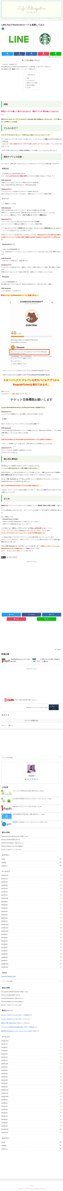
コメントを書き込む (32, 720)
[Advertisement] (31, 95)
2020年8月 (31, 905)
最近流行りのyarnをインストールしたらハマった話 (16, 1031)
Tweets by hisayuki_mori (8, 976)
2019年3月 (31, 954)
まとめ (28, 87)
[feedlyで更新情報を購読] (35, 779)
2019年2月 (31, 957)
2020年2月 (31, 918)
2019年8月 (31, 937)
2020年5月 (31, 908)
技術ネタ (31, 866)
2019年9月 (31, 934)
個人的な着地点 (31, 85)
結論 (28, 78)
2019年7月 (31, 941)
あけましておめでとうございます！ (11, 849)
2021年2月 (31, 892)
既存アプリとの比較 (32, 82)
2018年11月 (31, 967)
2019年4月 (31, 950)
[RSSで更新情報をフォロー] (37, 779)
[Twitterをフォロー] (28, 779)
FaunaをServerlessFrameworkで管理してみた (14, 836)
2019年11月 (31, 928)
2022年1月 (31, 882)
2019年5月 (31, 947)
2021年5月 (31, 885)
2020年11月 (31, 898)
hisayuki (31, 776)
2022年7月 (31, 878)
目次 (29, 74)
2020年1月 (31, 921)
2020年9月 (31, 901)
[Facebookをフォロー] (30, 779)
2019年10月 (31, 931)
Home (31, 1185)
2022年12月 (31, 875)
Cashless (10, 557)
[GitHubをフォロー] (33, 779)
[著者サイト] (26, 779)
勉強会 (31, 862)
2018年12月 (31, 964)
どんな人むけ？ (31, 80)
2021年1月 (31, 895)
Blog (4, 557)
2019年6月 (31, 944)
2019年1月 (31, 960)
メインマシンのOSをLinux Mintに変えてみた (14, 1027)
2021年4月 (31, 888)
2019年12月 (31, 924)
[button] (60, 758)
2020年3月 (31, 914)
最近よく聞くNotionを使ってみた (11, 1023)
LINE (16, 557)
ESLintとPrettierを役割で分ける (10, 839)
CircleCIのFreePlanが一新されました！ (13, 843)
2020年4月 (31, 911)
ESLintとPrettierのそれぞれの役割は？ (12, 846)
